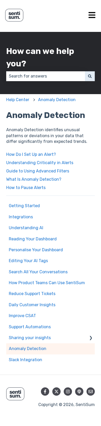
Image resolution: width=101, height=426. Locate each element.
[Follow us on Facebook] (45, 391)
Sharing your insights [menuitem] (30, 337)
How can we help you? (40, 57)
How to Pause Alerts (26, 187)
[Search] (90, 76)
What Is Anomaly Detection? (33, 179)
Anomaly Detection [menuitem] (27, 348)
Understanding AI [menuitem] (26, 227)
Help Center (17, 99)
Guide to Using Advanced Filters (37, 171)
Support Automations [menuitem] (30, 326)
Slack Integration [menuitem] (25, 359)
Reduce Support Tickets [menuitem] (32, 293)
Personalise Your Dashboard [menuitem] (36, 249)
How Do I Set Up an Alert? (31, 154)
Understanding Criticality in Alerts (39, 162)
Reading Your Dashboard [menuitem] (33, 238)
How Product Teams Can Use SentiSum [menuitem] (47, 282)
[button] (90, 338)
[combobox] (45, 76)
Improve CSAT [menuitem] (22, 315)
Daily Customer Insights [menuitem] (32, 304)
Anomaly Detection (57, 99)
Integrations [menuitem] (21, 216)
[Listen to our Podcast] (79, 391)
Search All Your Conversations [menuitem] (38, 271)
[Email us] (90, 391)
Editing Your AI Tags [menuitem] (28, 260)
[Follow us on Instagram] (68, 391)
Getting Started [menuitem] (24, 205)
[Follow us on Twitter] (56, 391)
